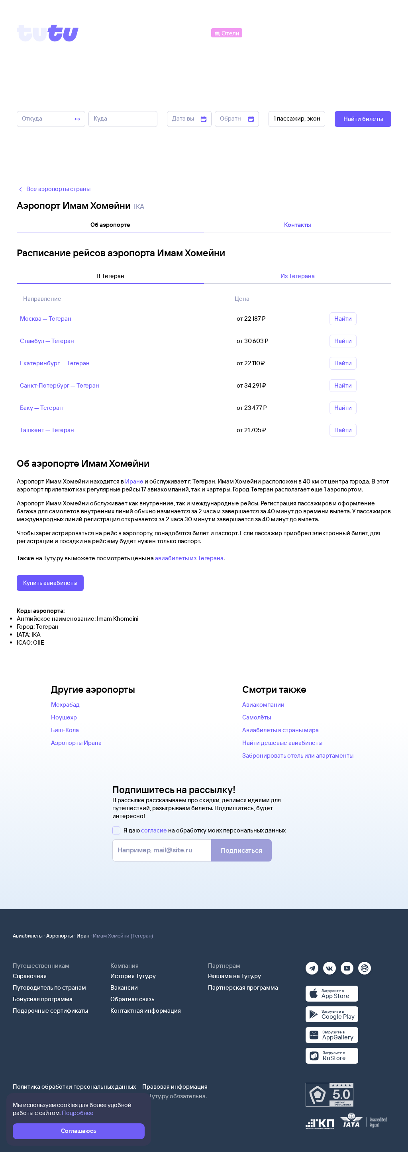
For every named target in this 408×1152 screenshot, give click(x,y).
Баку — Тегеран (41, 407)
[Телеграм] (312, 965)
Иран (82, 935)
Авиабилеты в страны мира (280, 730)
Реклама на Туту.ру (234, 976)
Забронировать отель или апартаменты (297, 755)
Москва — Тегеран (45, 318)
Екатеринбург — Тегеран (55, 363)
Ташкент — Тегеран (47, 430)
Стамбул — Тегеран (47, 341)
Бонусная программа (43, 999)
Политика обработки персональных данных (74, 1086)
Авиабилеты (28, 935)
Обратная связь (132, 999)
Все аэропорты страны (58, 189)
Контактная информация (145, 1010)
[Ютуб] (347, 965)
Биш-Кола (65, 730)
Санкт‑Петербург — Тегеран (59, 385)
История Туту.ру (133, 976)
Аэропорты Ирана (76, 743)
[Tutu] (48, 33)
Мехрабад (65, 704)
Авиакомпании (263, 704)
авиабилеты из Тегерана (189, 558)
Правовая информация (175, 1086)
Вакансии (124, 987)
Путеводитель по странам (49, 987)
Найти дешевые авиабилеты (282, 743)
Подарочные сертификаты (50, 1010)
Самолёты (256, 717)
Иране (134, 481)
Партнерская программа (243, 987)
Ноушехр (64, 717)
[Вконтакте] (329, 965)
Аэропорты (59, 935)
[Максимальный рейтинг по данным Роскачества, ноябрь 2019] (329, 1095)
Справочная (30, 976)
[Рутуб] (364, 965)
